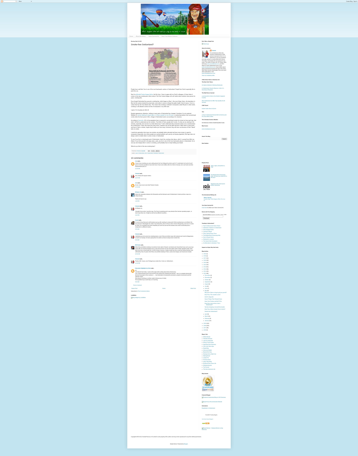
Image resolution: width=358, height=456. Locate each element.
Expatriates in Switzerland (208, 408)
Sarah (136, 220)
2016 (205, 260)
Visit (207, 419)
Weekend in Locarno (208, 239)
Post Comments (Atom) (144, 291)
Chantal (137, 173)
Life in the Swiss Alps (208, 346)
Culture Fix (206, 357)
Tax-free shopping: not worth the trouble (215, 307)
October (207, 279)
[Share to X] (155, 151)
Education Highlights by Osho (143, 268)
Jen (136, 161)
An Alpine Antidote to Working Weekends (212, 85)
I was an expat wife (208, 340)
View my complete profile (208, 75)
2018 (205, 256)
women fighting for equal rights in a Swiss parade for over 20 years (156, 115)
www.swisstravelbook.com (208, 67)
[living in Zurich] (205, 423)
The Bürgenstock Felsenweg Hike (211, 235)
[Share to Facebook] (157, 151)
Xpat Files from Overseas (209, 344)
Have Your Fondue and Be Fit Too (213, 301)
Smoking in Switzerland (158, 153)
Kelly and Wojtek (207, 350)
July (206, 286)
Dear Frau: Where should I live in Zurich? (215, 309)
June (206, 288)
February (207, 318)
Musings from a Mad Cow (209, 354)
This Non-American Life (209, 369)
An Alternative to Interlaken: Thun (211, 243)
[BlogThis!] (153, 151)
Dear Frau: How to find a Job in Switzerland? (212, 304)
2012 (205, 269)
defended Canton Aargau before (144, 94)
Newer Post (134, 288)
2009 (205, 323)
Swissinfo (140, 120)
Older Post (193, 288)
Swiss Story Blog (207, 361)
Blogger (186, 444)
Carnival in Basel (207, 231)
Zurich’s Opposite (209, 297)
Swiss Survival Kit (154, 36)
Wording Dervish (207, 365)
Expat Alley (206, 348)
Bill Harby (137, 245)
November (207, 277)
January (207, 320)
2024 (205, 253)
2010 (205, 273)
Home (131, 36)
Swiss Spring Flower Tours (210, 233)
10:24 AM (137, 168)
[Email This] (152, 151)
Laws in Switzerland (139, 153)
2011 (205, 271)
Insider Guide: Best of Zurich (209, 108)
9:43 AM (137, 240)
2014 (205, 264)
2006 (205, 330)
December (207, 275)
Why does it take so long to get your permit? (216, 292)
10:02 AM (137, 254)
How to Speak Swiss (208, 237)
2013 (205, 267)
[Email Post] (148, 150)
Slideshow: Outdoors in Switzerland (212, 227)
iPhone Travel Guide (208, 342)
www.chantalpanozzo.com (208, 73)
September (208, 282)
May (206, 290)
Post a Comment (137, 285)
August (207, 284)
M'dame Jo (138, 192)
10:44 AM (137, 187)
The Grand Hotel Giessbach (210, 241)
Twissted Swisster (207, 338)
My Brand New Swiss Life (209, 363)
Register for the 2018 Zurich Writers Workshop (218, 184)
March (206, 316)
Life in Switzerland (149, 153)
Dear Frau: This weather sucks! (212, 294)
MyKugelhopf (206, 356)
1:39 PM (137, 201)
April (206, 314)
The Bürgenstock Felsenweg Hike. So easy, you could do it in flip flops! (219, 176)
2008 (205, 325)
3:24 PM (137, 215)
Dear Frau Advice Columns (169, 36)
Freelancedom (207, 359)
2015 (205, 262)
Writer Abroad (207, 197)
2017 (205, 258)
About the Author (141, 36)
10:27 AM (137, 177)
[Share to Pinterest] (159, 151)
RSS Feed (206, 44)
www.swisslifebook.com (213, 64)
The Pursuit (206, 367)
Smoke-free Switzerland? (211, 311)
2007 (205, 327)
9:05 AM (137, 229)
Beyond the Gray (207, 352)
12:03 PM (137, 263)
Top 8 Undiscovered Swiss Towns (211, 226)
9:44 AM (137, 282)
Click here (204, 207)
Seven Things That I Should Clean (213, 299)
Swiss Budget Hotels (208, 229)
